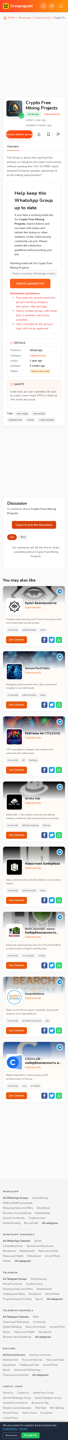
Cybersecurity (42, 18)
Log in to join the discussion (34, 525)
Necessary (11, 1435)
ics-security (28, 955)
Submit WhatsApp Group (17, 1398)
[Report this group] (58, 134)
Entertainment (42, 1213)
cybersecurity (29, 629)
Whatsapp (24, 18)
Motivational (34, 1256)
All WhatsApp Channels (16, 1241)
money (30, 419)
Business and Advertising (17, 1213)
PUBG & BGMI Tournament (17, 1203)
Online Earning (40, 1198)
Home (11, 17)
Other (36, 1317)
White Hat (32, 799)
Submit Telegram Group (48, 1398)
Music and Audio (55, 1360)
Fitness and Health (13, 1256)
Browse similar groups (19, 134)
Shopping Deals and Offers (18, 1208)
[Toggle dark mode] (51, 6)
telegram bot (15, 419)
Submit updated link (30, 283)
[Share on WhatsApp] (59, 640)
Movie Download (12, 1284)
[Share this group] (38, 134)
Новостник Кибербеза (42, 864)
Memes (7, 1261)
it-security (13, 629)
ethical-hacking (30, 825)
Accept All (30, 1435)
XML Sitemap (57, 1408)
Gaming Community (14, 1218)
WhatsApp (33, 114)
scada (41, 955)
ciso (24, 1085)
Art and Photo (52, 1256)
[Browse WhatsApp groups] (21, 115)
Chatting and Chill (29, 1365)
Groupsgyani (21, 6)
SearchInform (34, 994)
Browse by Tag (40, 1403)
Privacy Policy (10, 1413)
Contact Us (23, 1393)
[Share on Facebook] (44, 640)
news (43, 629)
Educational (43, 1208)
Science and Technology (16, 1322)
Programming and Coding (17, 1299)
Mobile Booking (11, 1223)
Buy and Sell (31, 1223)
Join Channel (16, 639)
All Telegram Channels (16, 1317)
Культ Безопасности (41, 603)
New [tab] (23, 537)
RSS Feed (40, 1408)
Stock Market (52, 1294)
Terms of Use (29, 1413)
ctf (23, 760)
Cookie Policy (10, 1418)
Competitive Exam (13, 1246)
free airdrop (39, 413)
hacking (33, 760)
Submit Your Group (43, 1393)
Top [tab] (12, 537)
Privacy (23, 1429)
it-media (35, 1085)
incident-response (31, 1020)
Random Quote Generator (17, 1408)
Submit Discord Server (15, 1403)
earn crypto (22, 413)
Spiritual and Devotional (40, 1246)
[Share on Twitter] (52, 640)
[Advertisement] (34, 57)
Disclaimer (46, 1413)
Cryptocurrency (37, 1218)
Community (39, 1322)
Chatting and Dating (14, 1294)
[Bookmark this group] (48, 134)
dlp (47, 1020)
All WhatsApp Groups (15, 1198)
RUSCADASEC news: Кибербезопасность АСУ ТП (40, 931)
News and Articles (48, 1251)
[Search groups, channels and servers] (43, 6)
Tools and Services (32, 1360)
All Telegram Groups (15, 1279)
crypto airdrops (46, 419)
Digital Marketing (12, 1327)
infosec (46, 825)
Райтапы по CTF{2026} (42, 734)
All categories (50, 1223)
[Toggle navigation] (61, 6)
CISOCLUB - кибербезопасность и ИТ (42, 1061)
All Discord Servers (14, 1355)
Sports (38, 1241)
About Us (8, 1393)
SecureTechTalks (37, 668)
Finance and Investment (16, 1375)
